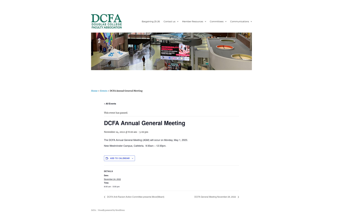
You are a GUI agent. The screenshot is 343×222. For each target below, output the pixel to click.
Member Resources (192, 21)
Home (94, 90)
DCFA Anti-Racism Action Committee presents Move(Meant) (135, 196)
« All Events (110, 103)
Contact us (169, 21)
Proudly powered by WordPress (111, 210)
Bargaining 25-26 (151, 21)
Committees (216, 21)
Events (103, 90)
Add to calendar (120, 158)
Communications (239, 21)
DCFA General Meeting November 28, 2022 (215, 196)
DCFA (93, 210)
